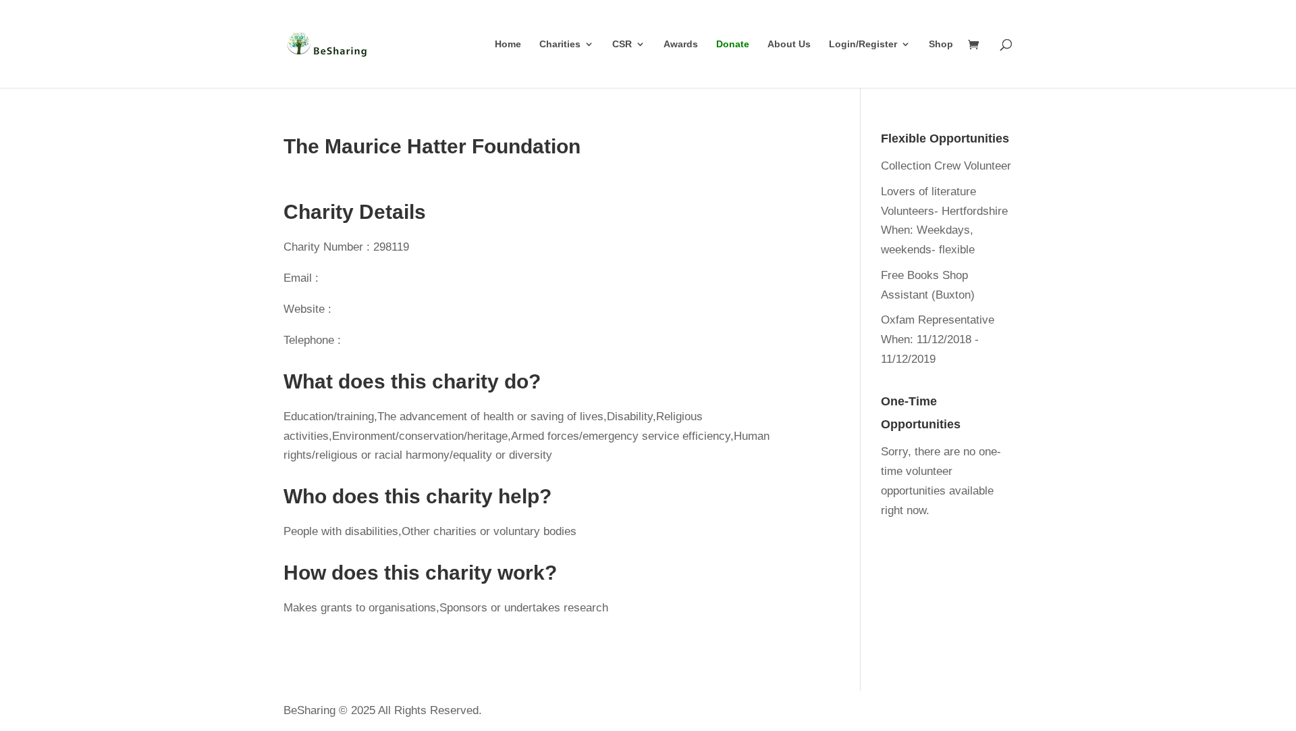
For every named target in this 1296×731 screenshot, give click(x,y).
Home (508, 44)
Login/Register (863, 44)
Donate (732, 44)
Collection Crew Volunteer (946, 165)
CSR (622, 44)
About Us (789, 44)
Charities (559, 44)
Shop (941, 44)
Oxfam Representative (937, 319)
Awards (681, 44)
